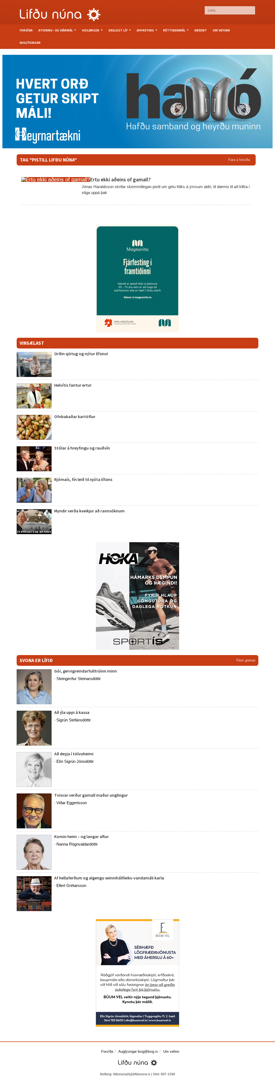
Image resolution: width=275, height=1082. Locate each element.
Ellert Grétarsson (71, 885)
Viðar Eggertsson (71, 802)
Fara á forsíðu (239, 160)
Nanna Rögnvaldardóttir (77, 844)
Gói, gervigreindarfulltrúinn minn (85, 671)
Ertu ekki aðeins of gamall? (120, 179)
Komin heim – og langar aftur (81, 836)
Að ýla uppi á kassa (71, 712)
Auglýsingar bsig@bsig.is (138, 1051)
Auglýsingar (30, 42)
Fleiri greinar (245, 660)
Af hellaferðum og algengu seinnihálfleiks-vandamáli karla (109, 877)
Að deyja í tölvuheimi (74, 753)
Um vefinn (221, 30)
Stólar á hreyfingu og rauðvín (82, 448)
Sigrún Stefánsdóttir (73, 720)
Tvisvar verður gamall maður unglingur (91, 795)
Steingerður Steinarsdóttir (78, 678)
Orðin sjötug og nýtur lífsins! (81, 353)
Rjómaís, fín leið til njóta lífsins (83, 479)
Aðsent (200, 30)
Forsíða (26, 30)
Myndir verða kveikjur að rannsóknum (89, 510)
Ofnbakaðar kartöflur (74, 416)
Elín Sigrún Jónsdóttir (75, 761)
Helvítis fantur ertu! (72, 385)
